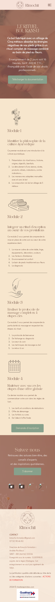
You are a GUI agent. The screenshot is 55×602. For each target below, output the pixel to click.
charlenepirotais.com (25, 587)
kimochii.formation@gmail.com (22, 538)
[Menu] (49, 5)
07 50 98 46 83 (16, 541)
